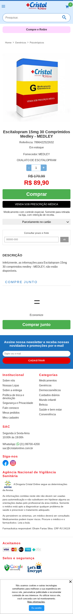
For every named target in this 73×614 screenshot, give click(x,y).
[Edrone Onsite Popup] (36, 307)
